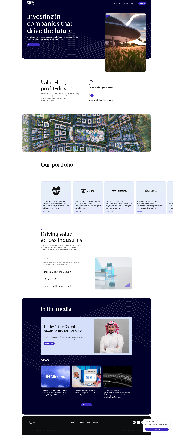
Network (95, 422)
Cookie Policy (159, 426)
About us (125, 3)
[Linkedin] (134, 422)
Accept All (157, 429)
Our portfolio (117, 3)
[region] (155, 425)
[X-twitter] (138, 422)
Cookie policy (131, 430)
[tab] (63, 262)
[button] (49, 176)
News (132, 3)
